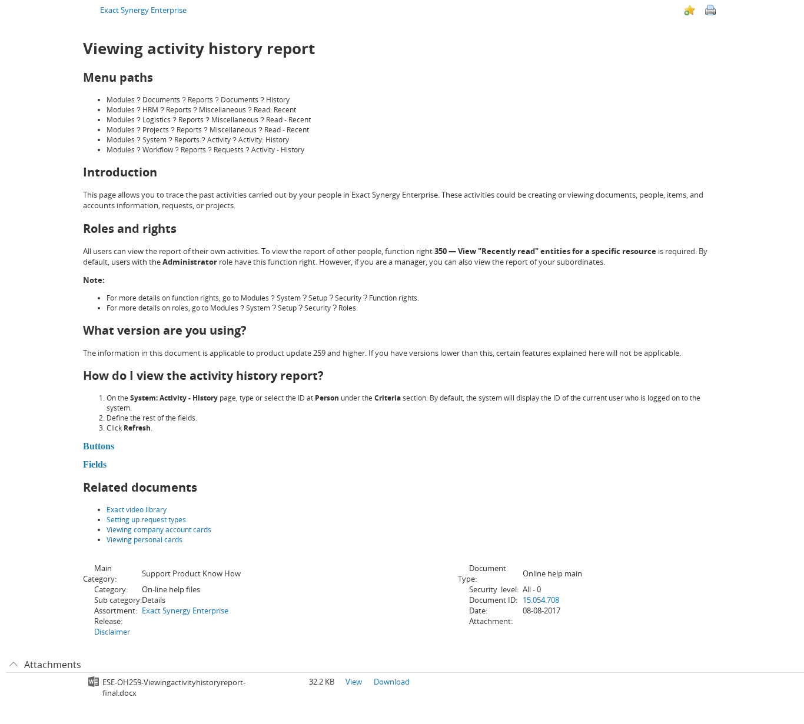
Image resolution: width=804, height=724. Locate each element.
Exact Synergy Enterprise (143, 10)
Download (392, 681)
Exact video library (137, 510)
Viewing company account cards (159, 530)
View (353, 681)
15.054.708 (541, 600)
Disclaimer (112, 631)
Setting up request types (146, 520)
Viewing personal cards (144, 540)
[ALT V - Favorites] (690, 10)
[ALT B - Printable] (710, 10)
